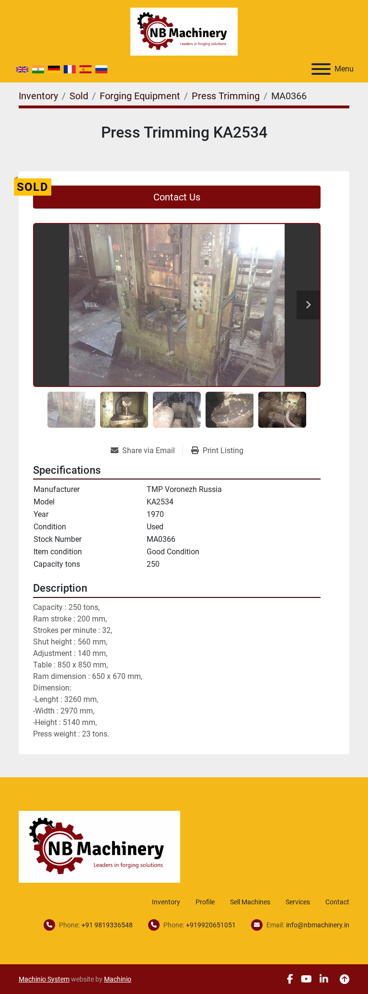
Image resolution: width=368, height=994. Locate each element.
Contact (337, 902)
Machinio (117, 979)
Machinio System (44, 979)
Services (298, 902)
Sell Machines (250, 902)
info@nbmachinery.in (317, 925)
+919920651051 (211, 925)
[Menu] (321, 69)
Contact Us (176, 197)
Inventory (166, 902)
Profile (205, 902)
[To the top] (344, 979)
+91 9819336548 (107, 925)
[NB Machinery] (99, 846)
